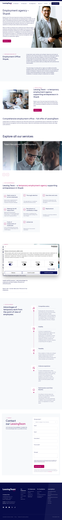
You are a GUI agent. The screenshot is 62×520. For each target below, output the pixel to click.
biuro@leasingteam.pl (10, 501)
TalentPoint (30, 494)
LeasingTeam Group (52, 491)
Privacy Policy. (50, 471)
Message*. (36, 452)
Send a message (38, 466)
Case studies (23, 496)
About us (50, 493)
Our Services (23, 492)
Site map (49, 503)
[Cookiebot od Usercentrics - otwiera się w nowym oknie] (52, 247)
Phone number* (37, 444)
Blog (21, 497)
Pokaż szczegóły (51, 269)
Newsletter (23, 499)
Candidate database (41, 494)
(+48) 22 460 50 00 (10, 503)
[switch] (24, 264)
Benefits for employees (30, 496)
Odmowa (13, 272)
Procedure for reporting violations (23, 516)
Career (49, 500)
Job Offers (39, 491)
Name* (35, 425)
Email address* (37, 438)
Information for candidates (40, 497)
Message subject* (37, 419)
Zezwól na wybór (31, 272)
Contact (49, 501)
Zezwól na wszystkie (48, 272)
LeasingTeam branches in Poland (8, 516)
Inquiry (22, 494)
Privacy (15, 516)
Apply (38, 493)
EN (50, 3)
